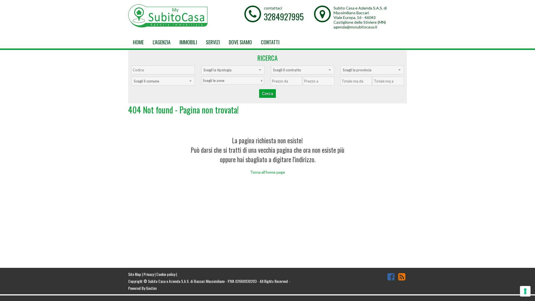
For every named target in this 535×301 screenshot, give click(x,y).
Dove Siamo (240, 42)
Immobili (188, 42)
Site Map (134, 274)
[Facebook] (391, 277)
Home (138, 42)
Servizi (213, 42)
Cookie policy (165, 274)
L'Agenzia (162, 42)
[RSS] (402, 277)
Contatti (270, 42)
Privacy (149, 274)
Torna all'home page (267, 172)
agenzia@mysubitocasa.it (355, 27)
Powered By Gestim (142, 288)
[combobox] (232, 69)
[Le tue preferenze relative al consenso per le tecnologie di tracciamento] (525, 291)
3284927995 (284, 16)
